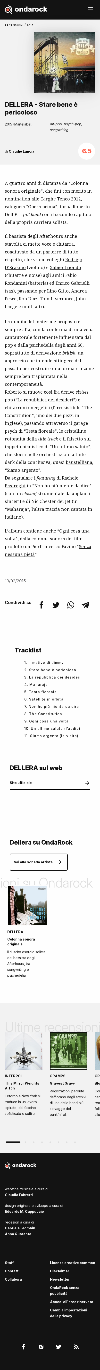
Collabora (13, 1279)
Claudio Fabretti (19, 1195)
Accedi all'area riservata (71, 1302)
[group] (23, 1075)
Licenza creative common (72, 1263)
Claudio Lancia (21, 151)
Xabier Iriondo (65, 267)
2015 (30, 25)
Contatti (12, 1271)
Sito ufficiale (21, 783)
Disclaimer (59, 1271)
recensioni (15, 25)
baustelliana (79, 462)
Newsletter (60, 1279)
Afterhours (51, 236)
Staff (9, 1263)
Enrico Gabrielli (73, 283)
